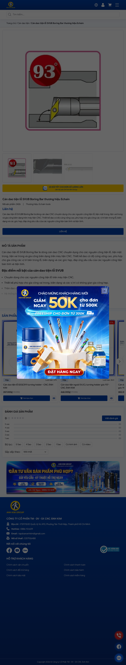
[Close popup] (104, 291)
